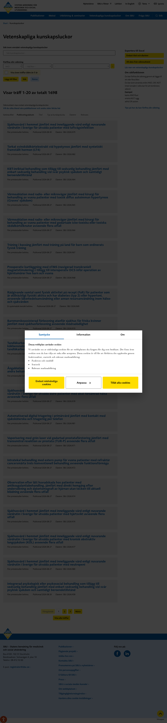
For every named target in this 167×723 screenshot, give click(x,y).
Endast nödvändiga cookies (47, 382)
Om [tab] (123, 334)
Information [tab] (83, 334)
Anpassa (82, 382)
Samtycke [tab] (44, 334)
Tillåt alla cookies (120, 382)
